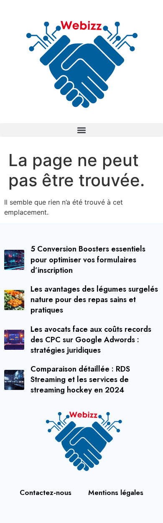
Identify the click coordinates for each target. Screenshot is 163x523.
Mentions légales (115, 492)
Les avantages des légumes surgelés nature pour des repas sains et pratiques (94, 299)
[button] (81, 130)
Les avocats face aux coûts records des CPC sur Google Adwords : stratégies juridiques (91, 340)
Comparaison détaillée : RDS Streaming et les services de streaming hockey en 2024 (80, 379)
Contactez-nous (45, 492)
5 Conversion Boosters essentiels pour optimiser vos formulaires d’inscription (88, 259)
